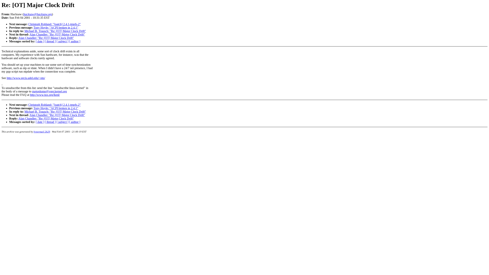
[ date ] (40, 41)
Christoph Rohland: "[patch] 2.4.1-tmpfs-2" (54, 24)
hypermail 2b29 (42, 131)
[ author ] (74, 41)
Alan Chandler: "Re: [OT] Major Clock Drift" (57, 34)
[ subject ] (62, 41)
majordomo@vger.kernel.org (49, 91)
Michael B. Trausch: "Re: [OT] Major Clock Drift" (55, 31)
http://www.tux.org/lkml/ (45, 94)
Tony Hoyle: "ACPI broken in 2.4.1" (55, 27)
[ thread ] (50, 41)
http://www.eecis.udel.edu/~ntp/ (26, 78)
